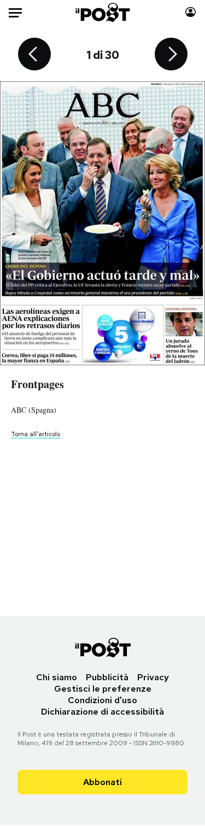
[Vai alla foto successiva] (171, 55)
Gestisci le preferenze (102, 688)
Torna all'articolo (35, 434)
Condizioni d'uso (102, 700)
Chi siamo (56, 677)
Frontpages (37, 384)
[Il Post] (102, 12)
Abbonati (102, 782)
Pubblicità (107, 677)
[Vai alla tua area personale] (190, 12)
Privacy (153, 677)
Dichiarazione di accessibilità (102, 711)
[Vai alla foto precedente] (34, 55)
